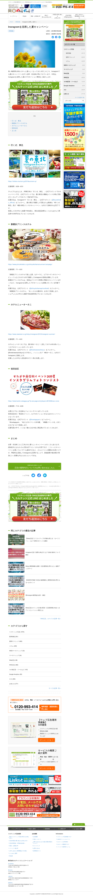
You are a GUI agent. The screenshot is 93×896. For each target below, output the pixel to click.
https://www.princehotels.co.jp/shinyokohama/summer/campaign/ (30, 264)
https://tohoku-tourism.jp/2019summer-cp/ (22, 181)
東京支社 (10, 870)
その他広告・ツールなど (74, 81)
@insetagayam (35, 419)
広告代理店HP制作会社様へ (68, 16)
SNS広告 (17, 22)
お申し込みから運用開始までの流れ (79, 16)
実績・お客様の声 (35, 16)
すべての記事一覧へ (55, 688)
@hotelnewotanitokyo (37, 350)
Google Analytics (74, 85)
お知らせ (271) (13, 684)
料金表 (24, 16)
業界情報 (75, 53)
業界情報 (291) (13, 636)
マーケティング (74, 69)
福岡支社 (10, 882)
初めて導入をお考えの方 (46, 16)
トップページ (13, 16)
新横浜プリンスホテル (19, 123)
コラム (75, 61)
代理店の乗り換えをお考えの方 (57, 16)
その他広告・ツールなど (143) (18, 669)
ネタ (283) (12, 679)
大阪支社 (10, 876)
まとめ (14, 130)
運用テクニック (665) (15, 641)
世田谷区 (15, 128)
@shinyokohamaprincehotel (39, 288)
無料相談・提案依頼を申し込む (49, 707)
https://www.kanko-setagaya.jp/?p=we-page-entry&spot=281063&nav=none (33, 401)
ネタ (74, 90)
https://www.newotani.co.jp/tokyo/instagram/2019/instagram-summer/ (31, 334)
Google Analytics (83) (15, 674)
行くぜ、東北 (16, 121)
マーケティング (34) (15, 655)
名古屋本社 (11, 863)
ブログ (11, 22)
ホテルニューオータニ (19, 125)
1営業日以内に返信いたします (35, 466)
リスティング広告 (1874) (16, 632)
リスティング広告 (74, 49)
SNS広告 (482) (13, 665)
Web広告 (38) (13, 660)
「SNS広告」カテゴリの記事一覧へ (50, 619)
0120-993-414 (26, 706)
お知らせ (74, 94)
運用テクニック (75, 57)
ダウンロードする (45, 740)
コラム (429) (13, 646)
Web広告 (74, 73)
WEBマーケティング (74, 65)
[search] (83, 100)
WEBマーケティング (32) (17, 651)
